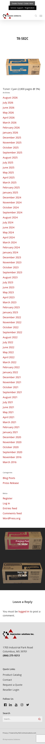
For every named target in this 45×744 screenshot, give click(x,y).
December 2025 (12, 137)
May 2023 (8, 292)
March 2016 (9, 462)
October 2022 (10, 327)
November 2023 (12, 262)
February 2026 (11, 127)
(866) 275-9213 (11, 655)
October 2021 (10, 387)
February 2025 (11, 187)
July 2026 (8, 102)
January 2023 (10, 312)
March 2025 (9, 182)
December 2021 (12, 377)
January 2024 (10, 252)
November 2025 (12, 142)
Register (7, 498)
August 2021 (10, 397)
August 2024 (10, 217)
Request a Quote (12, 684)
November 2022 (12, 322)
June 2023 (8, 287)
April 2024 (8, 237)
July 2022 (8, 342)
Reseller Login (11, 689)
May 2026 (8, 112)
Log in (6, 503)
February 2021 (11, 427)
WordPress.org (11, 518)
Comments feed (12, 513)
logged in (23, 611)
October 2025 (10, 147)
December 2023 (12, 257)
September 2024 (12, 212)
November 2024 (12, 202)
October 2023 (10, 267)
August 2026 (10, 97)
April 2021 (8, 417)
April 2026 (8, 117)
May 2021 (8, 412)
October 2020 (10, 447)
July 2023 (8, 282)
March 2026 (9, 122)
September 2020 (12, 452)
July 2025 (8, 162)
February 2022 (11, 367)
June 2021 (8, 407)
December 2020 (12, 437)
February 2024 (11, 247)
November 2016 (12, 457)
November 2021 (12, 382)
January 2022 (10, 372)
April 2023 (8, 297)
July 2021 (8, 402)
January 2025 (10, 192)
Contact (7, 679)
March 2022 (9, 362)
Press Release (11, 483)
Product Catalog (12, 674)
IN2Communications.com (27, 733)
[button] (41, 15)
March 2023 (9, 302)
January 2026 (10, 132)
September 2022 (12, 332)
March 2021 (9, 422)
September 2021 (12, 392)
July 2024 (8, 222)
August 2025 (10, 157)
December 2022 (12, 317)
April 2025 (8, 177)
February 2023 (11, 307)
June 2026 (8, 107)
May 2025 (8, 172)
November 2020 (12, 442)
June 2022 (8, 347)
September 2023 (12, 272)
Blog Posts (9, 478)
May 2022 (8, 352)
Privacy (5, 733)
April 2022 (8, 357)
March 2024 (9, 242)
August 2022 (10, 337)
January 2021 (10, 432)
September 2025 (12, 152)
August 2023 (10, 277)
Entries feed (10, 508)
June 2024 (8, 227)
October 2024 (10, 207)
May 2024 (8, 232)
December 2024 (12, 197)
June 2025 (8, 167)
